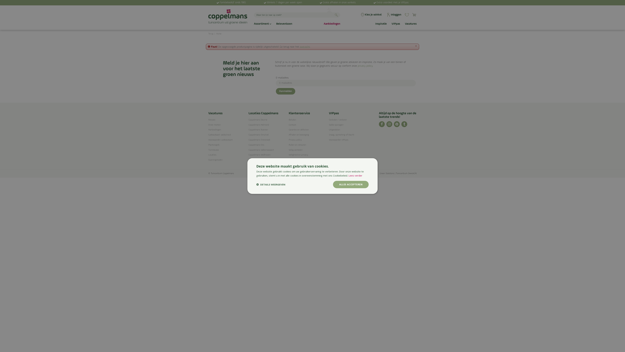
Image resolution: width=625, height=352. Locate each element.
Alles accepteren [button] (350, 184)
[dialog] (312, 176)
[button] (270, 184)
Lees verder (355, 175)
